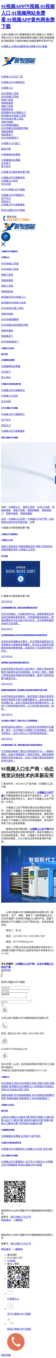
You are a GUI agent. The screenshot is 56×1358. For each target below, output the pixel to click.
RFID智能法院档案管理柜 (14, 128)
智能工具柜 (7, 106)
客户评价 (6, 166)
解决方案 (6, 149)
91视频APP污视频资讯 (13, 177)
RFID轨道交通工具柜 (12, 119)
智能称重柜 (7, 103)
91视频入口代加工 (10, 143)
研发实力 (6, 201)
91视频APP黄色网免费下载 (15, 172)
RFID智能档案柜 (10, 125)
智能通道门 (7, 134)
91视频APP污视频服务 (13, 204)
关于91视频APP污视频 (13, 189)
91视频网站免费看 (10, 154)
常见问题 (6, 184)
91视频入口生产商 (25, 964)
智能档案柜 (33, 510)
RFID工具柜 (43, 507)
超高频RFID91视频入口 (13, 112)
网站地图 (18, 46)
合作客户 (6, 163)
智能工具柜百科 (9, 546)
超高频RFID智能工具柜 (13, 115)
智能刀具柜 (7, 99)
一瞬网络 (18, 1220)
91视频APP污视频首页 (13, 82)
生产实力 (6, 198)
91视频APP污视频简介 (13, 195)
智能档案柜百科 (9, 549)
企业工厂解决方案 (13, 1120)
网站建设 (6, 1220)
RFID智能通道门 (10, 138)
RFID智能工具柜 (10, 93)
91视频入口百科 (9, 180)
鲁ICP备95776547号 (21, 1217)
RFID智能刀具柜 (10, 96)
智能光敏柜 (7, 122)
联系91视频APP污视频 (35, 46)
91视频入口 (7, 46)
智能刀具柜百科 (44, 546)
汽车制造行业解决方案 (30, 1123)
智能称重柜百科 (27, 546)
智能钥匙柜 (7, 109)
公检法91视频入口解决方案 (15, 1117)
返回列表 (6, 970)
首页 (3, 519)
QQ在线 (11, 1260)
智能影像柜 (7, 131)
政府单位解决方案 (33, 1120)
